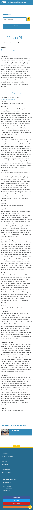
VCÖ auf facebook (16, 497)
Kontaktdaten (5, 459)
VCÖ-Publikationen (6, 469)
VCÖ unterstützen (6, 453)
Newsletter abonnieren (16, 506)
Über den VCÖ (5, 451)
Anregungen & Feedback (7, 456)
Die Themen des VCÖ (6, 466)
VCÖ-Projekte (5, 464)
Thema (16, 27)
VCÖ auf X (16, 500)
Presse (3, 474)
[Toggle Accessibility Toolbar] (30, 507)
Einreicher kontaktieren (8, 99)
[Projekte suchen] (28, 19)
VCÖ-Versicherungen (6, 472)
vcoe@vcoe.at (9, 488)
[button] (9, 50)
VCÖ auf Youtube (16, 503)
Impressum (4, 461)
